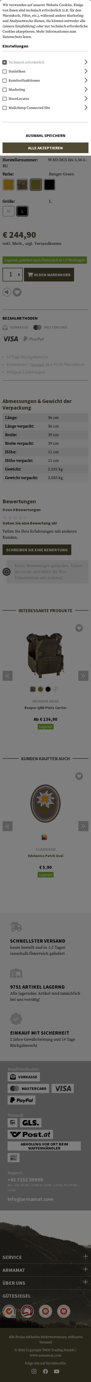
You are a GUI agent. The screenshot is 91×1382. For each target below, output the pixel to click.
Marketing (17, 89)
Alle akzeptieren (45, 147)
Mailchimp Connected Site (29, 108)
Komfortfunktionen (24, 80)
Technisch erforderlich (26, 62)
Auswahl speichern (45, 135)
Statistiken (17, 71)
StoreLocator (19, 99)
